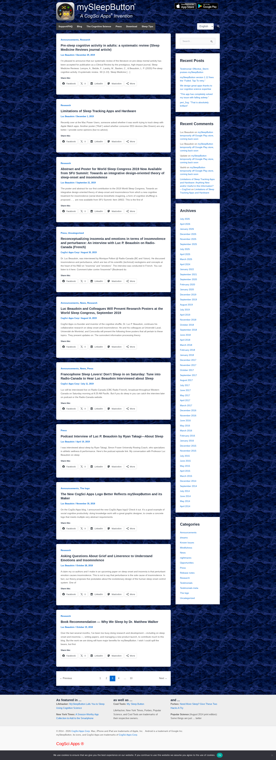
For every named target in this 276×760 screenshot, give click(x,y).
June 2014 (185, 496)
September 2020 (188, 279)
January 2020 (187, 289)
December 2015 (188, 445)
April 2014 (185, 506)
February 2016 (187, 435)
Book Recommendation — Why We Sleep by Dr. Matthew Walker (109, 622)
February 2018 (187, 350)
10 (131, 678)
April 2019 (185, 314)
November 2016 (188, 415)
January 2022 (187, 269)
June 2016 (185, 420)
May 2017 (185, 395)
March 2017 (186, 405)
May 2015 (185, 466)
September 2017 (188, 375)
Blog (79, 26)
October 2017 (187, 370)
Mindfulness (186, 547)
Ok (219, 755)
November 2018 (188, 319)
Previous (66, 678)
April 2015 (185, 471)
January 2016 (187, 440)
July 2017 (185, 385)
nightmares (185, 557)
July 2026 (185, 219)
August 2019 (186, 304)
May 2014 (185, 501)
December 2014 (188, 481)
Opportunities (187, 562)
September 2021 (188, 274)
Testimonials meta (189, 588)
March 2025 (186, 259)
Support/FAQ (65, 26)
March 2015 (186, 476)
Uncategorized (76, 233)
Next (163, 678)
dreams (184, 537)
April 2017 (185, 400)
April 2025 (185, 254)
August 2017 (186, 380)
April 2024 (185, 264)
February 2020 (187, 284)
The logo (85, 488)
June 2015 (185, 461)
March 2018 (186, 345)
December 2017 (188, 360)
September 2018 (188, 329)
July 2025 (185, 249)
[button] (218, 26)
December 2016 (188, 410)
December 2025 (188, 234)
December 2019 (188, 294)
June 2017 (185, 390)
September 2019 (188, 299)
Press (119, 26)
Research (85, 39)
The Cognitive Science (99, 26)
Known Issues (187, 542)
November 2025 (188, 239)
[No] (272, 755)
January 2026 (187, 229)
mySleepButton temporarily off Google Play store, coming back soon (197, 135)
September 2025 (188, 244)
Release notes (187, 573)
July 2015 (185, 456)
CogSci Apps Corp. (80, 731)
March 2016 (186, 430)
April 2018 (185, 340)
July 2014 (185, 491)
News (83, 303)
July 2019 (185, 309)
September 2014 (188, 486)
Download (131, 26)
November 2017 (188, 365)
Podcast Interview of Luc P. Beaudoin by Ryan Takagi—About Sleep (112, 436)
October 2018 (187, 325)
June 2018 (185, 335)
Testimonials (186, 583)
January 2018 (187, 355)
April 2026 (185, 224)
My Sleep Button (135, 704)
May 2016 (185, 425)
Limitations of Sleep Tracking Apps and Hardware (98, 111)
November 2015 (188, 450)
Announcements (70, 39)
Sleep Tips (147, 26)
